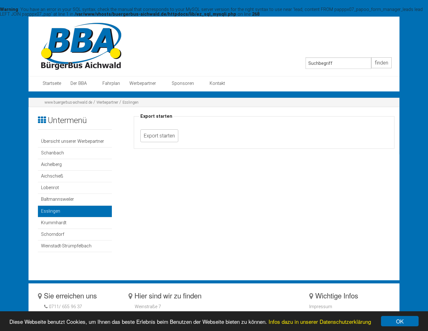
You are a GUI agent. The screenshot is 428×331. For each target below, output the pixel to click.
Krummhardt (53, 222)
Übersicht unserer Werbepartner (72, 141)
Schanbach (52, 153)
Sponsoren (183, 83)
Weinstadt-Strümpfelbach (66, 246)
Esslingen (130, 102)
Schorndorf (52, 234)
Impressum (320, 306)
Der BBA (78, 83)
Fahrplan (111, 83)
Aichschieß (52, 176)
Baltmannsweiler (57, 199)
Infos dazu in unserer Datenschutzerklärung (320, 321)
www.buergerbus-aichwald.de (68, 102)
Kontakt (217, 83)
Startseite (52, 83)
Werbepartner (142, 83)
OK (400, 321)
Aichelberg (51, 164)
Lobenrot (50, 187)
